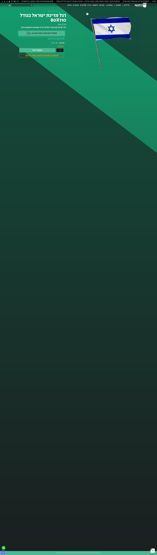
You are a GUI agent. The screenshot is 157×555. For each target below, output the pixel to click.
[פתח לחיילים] (123, 5)
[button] (87, 14)
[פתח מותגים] (106, 5)
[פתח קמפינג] (115, 5)
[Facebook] (9, 1)
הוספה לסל (37, 50)
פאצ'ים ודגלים (60, 11)
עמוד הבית (64, 11)
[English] (9, 5)
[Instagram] (7, 1)
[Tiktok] (4, 1)
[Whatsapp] (2, 1)
